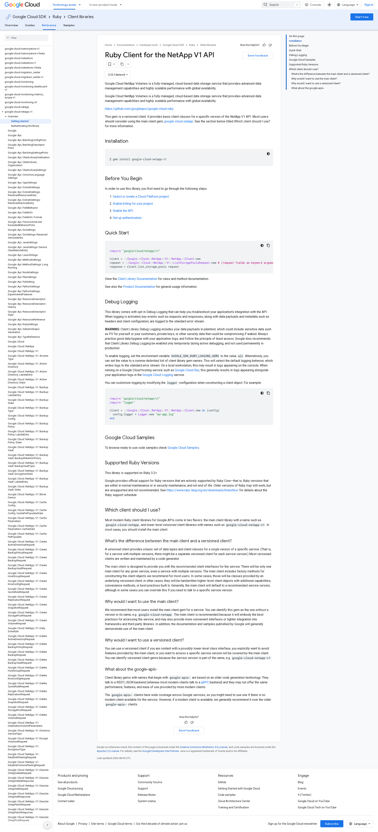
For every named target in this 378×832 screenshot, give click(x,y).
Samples (69, 25)
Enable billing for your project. (133, 203)
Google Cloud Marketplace (74, 794)
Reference (49, 25)
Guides (30, 25)
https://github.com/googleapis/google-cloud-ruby (139, 109)
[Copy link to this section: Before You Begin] (146, 179)
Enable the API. (123, 211)
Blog (300, 782)
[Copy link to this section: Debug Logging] (141, 302)
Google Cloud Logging (158, 375)
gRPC (205, 682)
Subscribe (332, 824)
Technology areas (64, 4)
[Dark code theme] (268, 154)
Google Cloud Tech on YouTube (317, 807)
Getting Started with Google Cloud (239, 788)
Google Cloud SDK (29, 16)
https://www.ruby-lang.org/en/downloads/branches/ (203, 490)
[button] (25, 111)
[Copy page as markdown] (122, 64)
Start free (362, 17)
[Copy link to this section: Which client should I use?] (164, 510)
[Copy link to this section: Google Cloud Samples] (158, 438)
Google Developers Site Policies (160, 751)
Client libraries (81, 16)
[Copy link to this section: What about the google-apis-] (161, 669)
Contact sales (66, 801)
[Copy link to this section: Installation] (132, 141)
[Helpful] (264, 45)
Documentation (125, 44)
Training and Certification (233, 807)
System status (147, 801)
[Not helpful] (270, 45)
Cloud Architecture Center (234, 801)
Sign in (368, 4)
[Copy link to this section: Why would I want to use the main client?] (182, 602)
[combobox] (281, 4)
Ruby (57, 16)
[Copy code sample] (268, 245)
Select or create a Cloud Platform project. (141, 196)
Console (315, 4)
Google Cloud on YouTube (314, 801)
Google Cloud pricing (70, 788)
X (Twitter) (304, 794)
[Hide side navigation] (47, 825)
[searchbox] (26, 38)
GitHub (222, 782)
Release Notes (147, 794)
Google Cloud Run (187, 370)
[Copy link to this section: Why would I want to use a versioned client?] (188, 640)
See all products (68, 782)
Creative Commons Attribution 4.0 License (203, 747)
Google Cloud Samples (183, 448)
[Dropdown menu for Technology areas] (81, 4)
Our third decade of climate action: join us (161, 823)
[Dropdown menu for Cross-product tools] (122, 4)
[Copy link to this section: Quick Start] (133, 233)
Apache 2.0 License (108, 751)
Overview (11, 25)
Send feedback (258, 55)
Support (143, 788)
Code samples (227, 794)
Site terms (97, 823)
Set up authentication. (127, 218)
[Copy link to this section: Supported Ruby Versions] (163, 463)
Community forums (150, 782)
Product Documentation (139, 287)
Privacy (82, 823)
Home (108, 44)
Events (302, 788)
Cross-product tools (103, 4)
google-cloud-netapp (178, 121)
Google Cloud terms (120, 823)
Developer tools (149, 44)
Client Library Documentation (137, 279)
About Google (66, 823)
